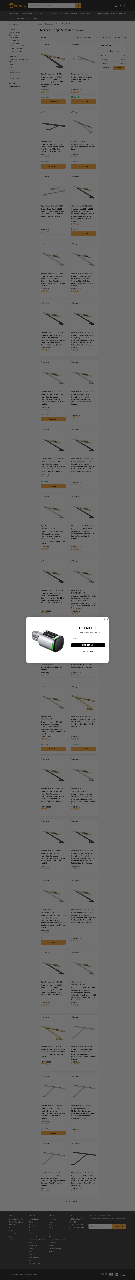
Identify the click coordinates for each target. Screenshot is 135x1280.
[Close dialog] (106, 619)
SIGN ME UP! (88, 645)
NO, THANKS (88, 651)
